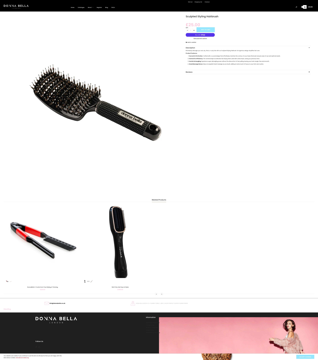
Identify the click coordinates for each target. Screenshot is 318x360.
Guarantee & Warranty (153, 332)
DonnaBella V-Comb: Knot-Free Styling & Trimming (42, 287)
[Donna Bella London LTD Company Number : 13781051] (16, 8)
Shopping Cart (198, 2)
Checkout (207, 2)
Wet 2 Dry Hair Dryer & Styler (120, 287)
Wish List (190, 2)
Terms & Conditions (152, 327)
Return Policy (150, 330)
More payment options (200, 38)
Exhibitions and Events (152, 322)
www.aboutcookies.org (22, 358)
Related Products (159, 200)
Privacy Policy (150, 325)
